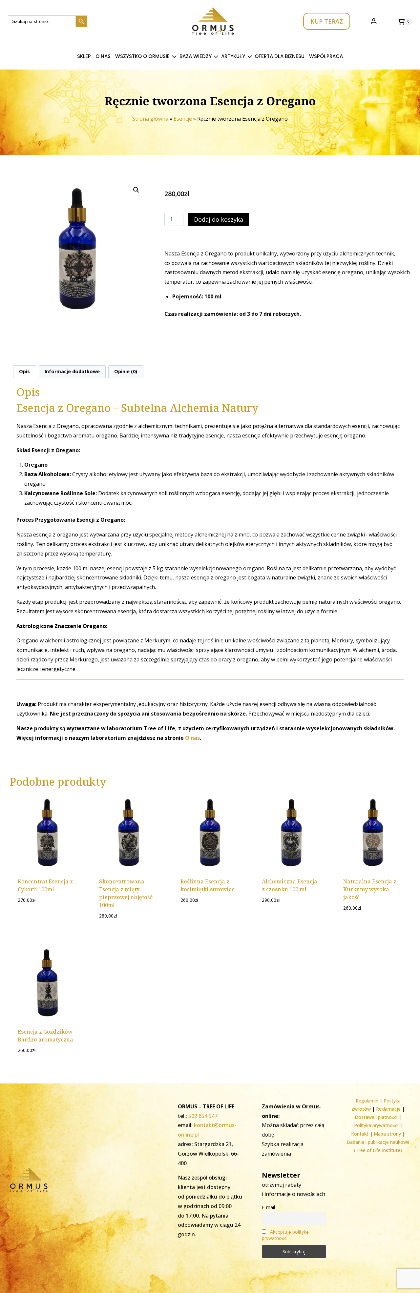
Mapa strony (387, 1134)
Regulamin (367, 1101)
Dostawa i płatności (376, 1117)
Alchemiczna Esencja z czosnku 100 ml (289, 885)
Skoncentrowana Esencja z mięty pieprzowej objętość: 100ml (126, 893)
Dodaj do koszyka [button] (47, 915)
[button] (136, 190)
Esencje (183, 118)
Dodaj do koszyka (218, 219)
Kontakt (359, 1134)
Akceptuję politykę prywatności (285, 1235)
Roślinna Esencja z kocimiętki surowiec (207, 885)
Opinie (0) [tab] (125, 371)
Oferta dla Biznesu (279, 56)
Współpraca (326, 56)
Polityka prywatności (376, 1125)
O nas (103, 56)
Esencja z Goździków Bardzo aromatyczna (45, 1035)
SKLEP (84, 56)
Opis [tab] (24, 371)
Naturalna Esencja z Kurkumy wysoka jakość (369, 889)
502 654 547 (203, 1116)
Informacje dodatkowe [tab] (72, 371)
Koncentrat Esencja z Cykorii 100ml (45, 885)
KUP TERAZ (326, 21)
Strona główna (150, 118)
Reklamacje (388, 1109)
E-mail (268, 1207)
